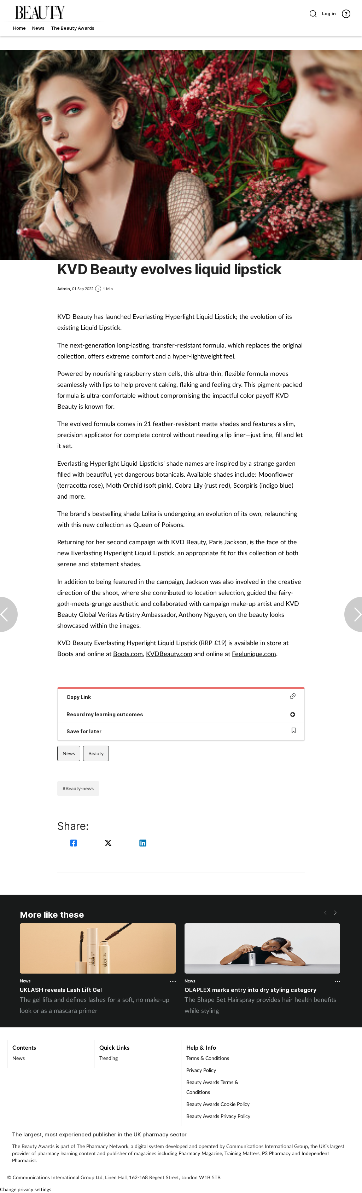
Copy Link (78, 697)
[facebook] (75, 844)
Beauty (96, 753)
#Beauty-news (78, 788)
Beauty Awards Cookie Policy (218, 1104)
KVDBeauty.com (169, 654)
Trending (108, 1058)
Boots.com (128, 654)
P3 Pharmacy (276, 1153)
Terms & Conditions (207, 1058)
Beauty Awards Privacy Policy (218, 1116)
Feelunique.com (254, 654)
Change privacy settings (25, 1189)
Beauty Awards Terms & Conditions (212, 1087)
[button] (335, 913)
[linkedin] (143, 844)
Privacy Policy (201, 1070)
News (69, 753)
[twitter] (109, 844)
